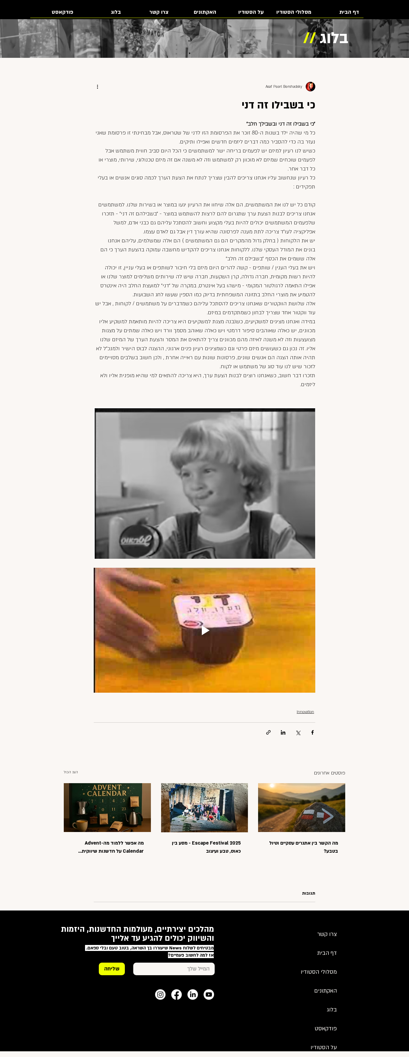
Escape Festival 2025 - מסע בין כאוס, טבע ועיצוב (206, 847)
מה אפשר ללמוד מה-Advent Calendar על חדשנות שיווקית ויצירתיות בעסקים (113, 847)
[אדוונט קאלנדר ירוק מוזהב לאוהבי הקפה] (107, 807)
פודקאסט (326, 1028)
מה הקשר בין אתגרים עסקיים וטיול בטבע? (303, 847)
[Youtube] (209, 994)
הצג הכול (71, 772)
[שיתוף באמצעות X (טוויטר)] (298, 732)
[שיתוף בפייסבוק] (312, 732)
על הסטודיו (323, 1047)
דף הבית (327, 953)
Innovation (305, 711)
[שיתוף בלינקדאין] (283, 732)
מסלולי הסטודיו (319, 972)
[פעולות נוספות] (97, 86)
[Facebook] (176, 994)
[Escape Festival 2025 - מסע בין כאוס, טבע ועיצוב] (204, 807)
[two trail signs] (301, 807)
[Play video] (204, 630)
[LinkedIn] (192, 994)
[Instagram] (160, 994)
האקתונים (325, 991)
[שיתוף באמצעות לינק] (268, 732)
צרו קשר (327, 934)
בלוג (332, 1010)
